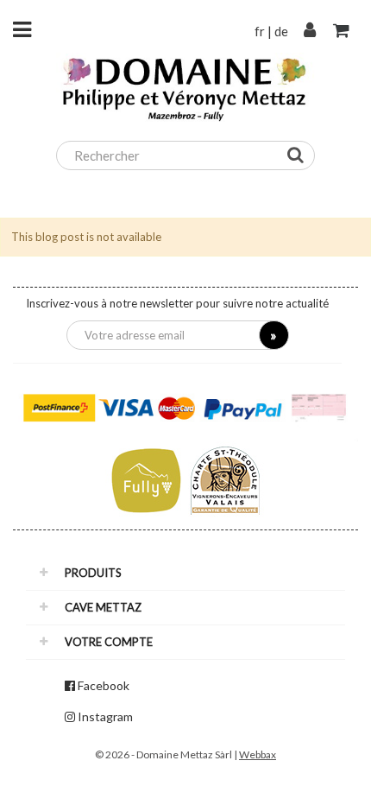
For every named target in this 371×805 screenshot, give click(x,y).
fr (260, 31)
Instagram (105, 716)
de (281, 31)
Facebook (103, 685)
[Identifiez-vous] (310, 31)
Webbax (257, 754)
